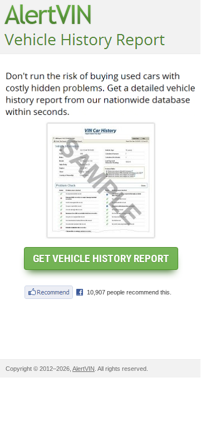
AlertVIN (83, 368)
